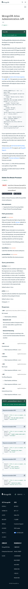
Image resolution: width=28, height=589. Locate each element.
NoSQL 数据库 (17, 551)
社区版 (3, 556)
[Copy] (24, 32)
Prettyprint (5, 302)
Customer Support (18, 524)
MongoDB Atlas (6, 547)
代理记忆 (16, 573)
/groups (18, 222)
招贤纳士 (4, 506)
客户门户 (16, 510)
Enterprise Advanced (7, 551)
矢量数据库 (16, 547)
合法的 (3, 515)
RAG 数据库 (17, 560)
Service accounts (8, 193)
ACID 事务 (16, 564)
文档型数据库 (17, 556)
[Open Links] (25, 2)
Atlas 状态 (16, 515)
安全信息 (4, 528)
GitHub (4, 524)
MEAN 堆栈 (17, 578)
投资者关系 (4, 510)
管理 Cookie (17, 528)
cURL (8, 79)
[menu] (5, 25)
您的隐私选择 (20, 532)
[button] (21, 494)
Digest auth (18, 193)
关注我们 (4, 537)
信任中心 (4, 532)
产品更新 (16, 519)
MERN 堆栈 (17, 569)
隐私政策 (4, 519)
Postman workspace (14, 158)
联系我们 (16, 506)
